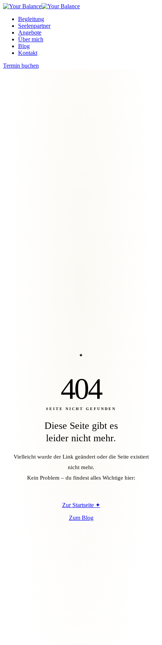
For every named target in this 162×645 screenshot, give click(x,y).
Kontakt (27, 53)
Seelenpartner (34, 26)
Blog (24, 46)
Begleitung (31, 19)
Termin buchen (21, 65)
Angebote (29, 32)
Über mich (30, 39)
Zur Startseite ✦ (81, 505)
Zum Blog (81, 518)
